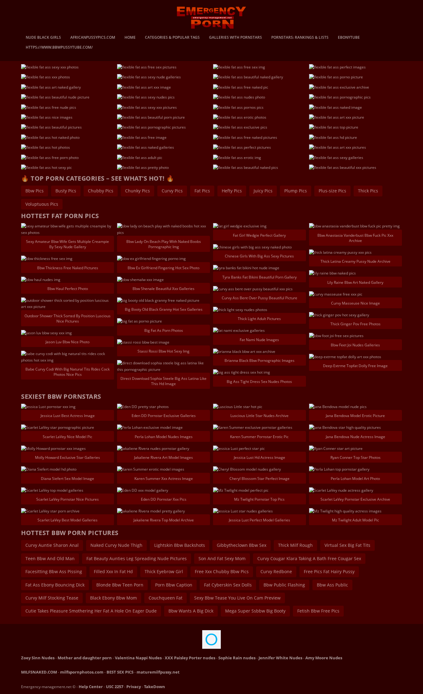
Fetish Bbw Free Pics (318, 611)
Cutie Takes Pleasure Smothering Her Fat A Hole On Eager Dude (91, 611)
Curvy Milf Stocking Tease (51, 598)
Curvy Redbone (276, 571)
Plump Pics (295, 191)
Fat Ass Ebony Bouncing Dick (55, 585)
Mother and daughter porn (85, 658)
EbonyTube (349, 38)
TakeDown (154, 686)
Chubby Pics (100, 191)
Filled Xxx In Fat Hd (113, 571)
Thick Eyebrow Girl (164, 571)
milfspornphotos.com (81, 672)
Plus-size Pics (332, 191)
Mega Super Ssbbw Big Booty (255, 611)
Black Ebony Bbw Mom (113, 598)
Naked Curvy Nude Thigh (116, 545)
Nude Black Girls (43, 38)
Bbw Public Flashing (284, 585)
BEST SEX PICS (120, 672)
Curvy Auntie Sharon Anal (52, 545)
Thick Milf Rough (295, 545)
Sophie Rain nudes (236, 658)
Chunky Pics (137, 191)
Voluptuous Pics (41, 204)
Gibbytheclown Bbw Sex (241, 545)
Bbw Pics (34, 191)
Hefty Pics (232, 191)
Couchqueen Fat (165, 598)
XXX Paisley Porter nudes (190, 658)
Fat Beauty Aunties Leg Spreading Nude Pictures (136, 558)
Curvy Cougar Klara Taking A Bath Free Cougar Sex (309, 558)
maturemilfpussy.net (158, 672)
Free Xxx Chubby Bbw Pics (222, 571)
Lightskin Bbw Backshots (179, 545)
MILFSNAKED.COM (39, 672)
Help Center (91, 686)
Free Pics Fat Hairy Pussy (329, 571)
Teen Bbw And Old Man (50, 558)
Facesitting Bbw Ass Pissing (53, 571)
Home (130, 38)
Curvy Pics (172, 191)
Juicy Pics (263, 191)
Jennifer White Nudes (280, 658)
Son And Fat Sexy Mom (222, 558)
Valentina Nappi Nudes (138, 658)
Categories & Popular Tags (172, 38)
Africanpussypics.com (92, 38)
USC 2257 (114, 686)
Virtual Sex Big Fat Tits (347, 545)
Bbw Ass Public (332, 585)
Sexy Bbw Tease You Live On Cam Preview (237, 598)
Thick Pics (368, 191)
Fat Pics (202, 191)
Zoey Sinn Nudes (38, 658)
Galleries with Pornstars (235, 38)
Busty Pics (65, 191)
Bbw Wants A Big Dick (190, 611)
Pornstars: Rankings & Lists (300, 38)
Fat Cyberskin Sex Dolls (228, 585)
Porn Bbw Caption (173, 585)
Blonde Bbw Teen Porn (119, 585)
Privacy (133, 686)
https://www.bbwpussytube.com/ (59, 48)
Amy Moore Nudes (323, 658)
